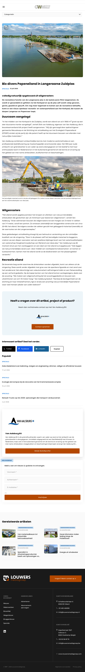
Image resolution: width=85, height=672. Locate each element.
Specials (5, 89)
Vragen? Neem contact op (64, 578)
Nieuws (6, 603)
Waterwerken (8, 607)
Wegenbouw (8, 615)
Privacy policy (77, 667)
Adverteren (25, 601)
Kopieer (57, 349)
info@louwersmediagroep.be (69, 643)
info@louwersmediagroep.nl (69, 612)
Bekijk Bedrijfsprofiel (42, 451)
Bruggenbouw (8, 619)
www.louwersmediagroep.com (70, 654)
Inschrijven (42, 497)
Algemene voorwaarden (62, 667)
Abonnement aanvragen (26, 606)
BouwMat (7, 611)
